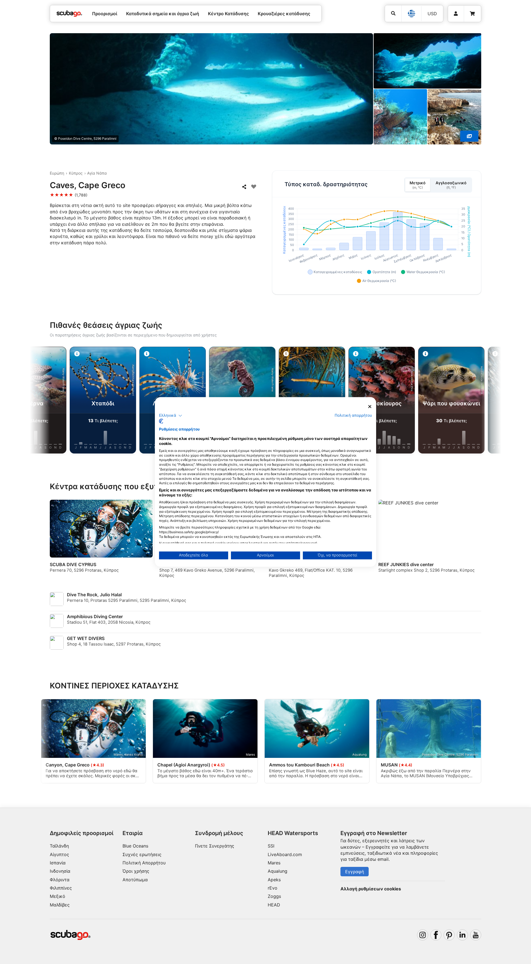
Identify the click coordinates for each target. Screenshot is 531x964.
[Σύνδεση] (456, 14)
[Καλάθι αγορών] (472, 14)
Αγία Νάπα (97, 173)
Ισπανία (58, 862)
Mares (274, 862)
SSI (271, 846)
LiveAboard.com (285, 854)
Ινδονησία (60, 871)
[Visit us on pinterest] (449, 934)
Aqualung (277, 871)
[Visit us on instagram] (422, 934)
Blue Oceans (135, 846)
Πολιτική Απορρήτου (144, 862)
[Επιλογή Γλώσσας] (411, 13)
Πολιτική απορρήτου (353, 415)
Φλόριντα (59, 879)
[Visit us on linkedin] (462, 934)
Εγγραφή (354, 871)
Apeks (274, 879)
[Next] (485, 401)
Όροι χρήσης (136, 871)
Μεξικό (57, 896)
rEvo (272, 888)
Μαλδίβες (60, 905)
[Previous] (45, 401)
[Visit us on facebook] (435, 934)
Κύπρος (76, 173)
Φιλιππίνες (61, 888)
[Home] (69, 13)
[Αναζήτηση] (393, 13)
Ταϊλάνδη (59, 846)
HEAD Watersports (293, 833)
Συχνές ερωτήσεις (142, 854)
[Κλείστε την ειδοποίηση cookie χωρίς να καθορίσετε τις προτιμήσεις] (370, 406)
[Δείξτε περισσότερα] (469, 136)
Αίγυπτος (59, 854)
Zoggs (274, 896)
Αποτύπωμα (135, 879)
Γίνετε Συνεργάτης (214, 846)
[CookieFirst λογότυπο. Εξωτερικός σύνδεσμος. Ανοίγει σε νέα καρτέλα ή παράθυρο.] (161, 421)
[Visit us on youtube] (475, 934)
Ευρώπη (57, 173)
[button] (170, 415)
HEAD (274, 905)
